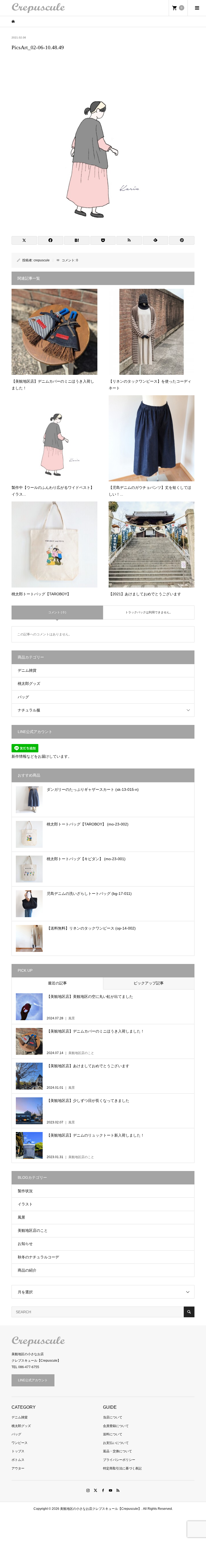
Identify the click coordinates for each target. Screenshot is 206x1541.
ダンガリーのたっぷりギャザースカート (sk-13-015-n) (93, 789)
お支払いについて (116, 1443)
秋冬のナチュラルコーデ (38, 1257)
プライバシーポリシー (119, 1460)
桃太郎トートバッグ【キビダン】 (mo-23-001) (86, 859)
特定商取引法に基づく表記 (122, 1468)
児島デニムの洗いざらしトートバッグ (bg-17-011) (89, 893)
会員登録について (116, 1426)
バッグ (23, 697)
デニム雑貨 (27, 670)
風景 (21, 1217)
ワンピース (20, 1443)
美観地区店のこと (33, 1230)
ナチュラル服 (29, 710)
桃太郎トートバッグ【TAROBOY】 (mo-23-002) (87, 824)
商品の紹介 (27, 1270)
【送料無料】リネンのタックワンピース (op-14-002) (91, 928)
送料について (112, 1434)
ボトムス (18, 1460)
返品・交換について (117, 1451)
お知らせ (25, 1243)
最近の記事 (57, 983)
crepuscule (42, 260)
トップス (18, 1451)
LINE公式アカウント (33, 1380)
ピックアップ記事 (149, 983)
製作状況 (25, 1191)
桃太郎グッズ (29, 683)
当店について (112, 1417)
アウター (18, 1468)
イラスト (25, 1204)
